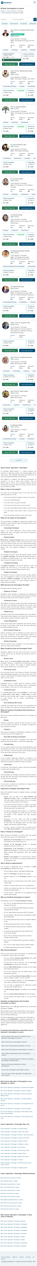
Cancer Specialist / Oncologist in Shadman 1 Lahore (14, 1144)
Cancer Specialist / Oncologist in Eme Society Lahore (15, 1150)
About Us (15, 1257)
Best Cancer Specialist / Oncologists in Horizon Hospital (16, 1108)
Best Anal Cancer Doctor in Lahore (10, 1209)
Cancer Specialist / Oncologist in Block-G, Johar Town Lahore (17, 1134)
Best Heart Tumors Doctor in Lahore (10, 1196)
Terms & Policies (5, 1257)
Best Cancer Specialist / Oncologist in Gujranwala (14, 1242)
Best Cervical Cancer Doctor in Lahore (11, 1178)
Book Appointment (27, 64)
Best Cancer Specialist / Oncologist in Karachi (13, 1221)
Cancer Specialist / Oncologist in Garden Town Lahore (15, 1138)
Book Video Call (10, 64)
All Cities (28, 1257)
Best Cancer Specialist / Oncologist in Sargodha (13, 1246)
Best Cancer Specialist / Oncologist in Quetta (13, 1239)
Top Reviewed (32, 23)
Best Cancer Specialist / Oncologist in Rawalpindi (14, 1227)
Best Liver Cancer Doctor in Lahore (10, 1187)
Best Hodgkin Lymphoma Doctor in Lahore (12, 1199)
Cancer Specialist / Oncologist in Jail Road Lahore (14, 1128)
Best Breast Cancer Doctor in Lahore (10, 1184)
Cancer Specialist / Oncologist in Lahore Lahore (13, 1153)
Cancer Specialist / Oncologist (15, 11)
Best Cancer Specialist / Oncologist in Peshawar (14, 1233)
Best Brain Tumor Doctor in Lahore (10, 1193)
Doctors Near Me (14, 23)
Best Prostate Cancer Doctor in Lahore (11, 1206)
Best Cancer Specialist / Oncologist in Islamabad (14, 1224)
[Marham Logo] (6, 3)
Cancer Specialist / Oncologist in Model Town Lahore (15, 1156)
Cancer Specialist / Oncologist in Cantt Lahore (13, 1147)
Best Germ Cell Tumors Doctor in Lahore (11, 1202)
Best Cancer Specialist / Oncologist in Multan (13, 1236)
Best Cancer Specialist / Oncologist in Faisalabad (14, 1230)
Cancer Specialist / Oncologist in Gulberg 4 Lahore (14, 1141)
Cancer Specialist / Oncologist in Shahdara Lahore (14, 1167)
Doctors (22, 1257)
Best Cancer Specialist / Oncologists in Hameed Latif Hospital (17, 1087)
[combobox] (6, 19)
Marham (3, 11)
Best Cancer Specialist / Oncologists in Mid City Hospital (16, 1090)
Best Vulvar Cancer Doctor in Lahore (10, 1190)
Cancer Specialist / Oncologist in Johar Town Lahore (14, 1131)
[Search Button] (35, 19)
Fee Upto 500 (23, 23)
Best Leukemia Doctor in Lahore (9, 1181)
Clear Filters (5, 23)
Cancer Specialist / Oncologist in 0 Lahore (12, 1159)
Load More (18, 460)
